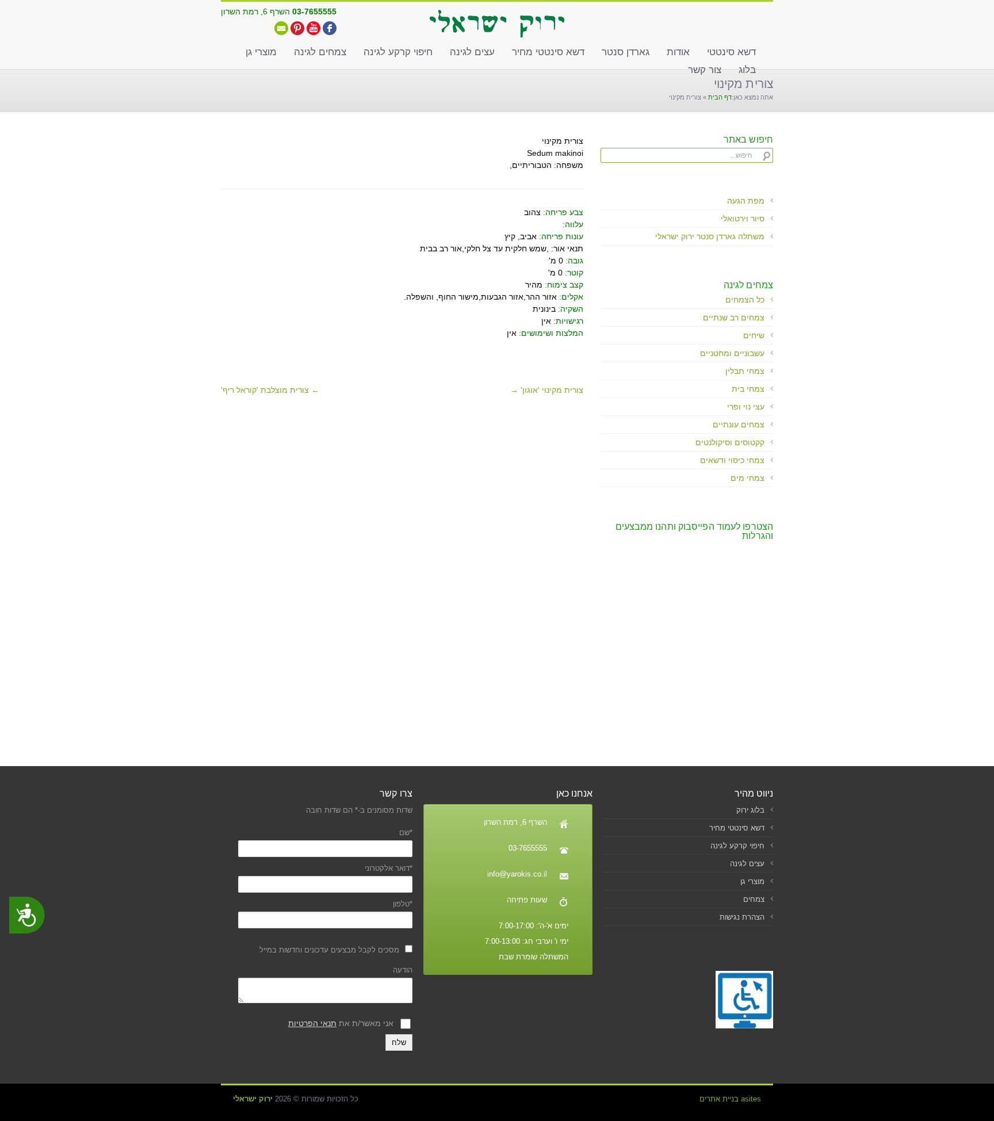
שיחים (753, 335)
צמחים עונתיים (738, 424)
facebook (330, 28)
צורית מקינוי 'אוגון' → (546, 390)
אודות (678, 52)
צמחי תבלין (744, 371)
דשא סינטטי (731, 52)
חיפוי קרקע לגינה (398, 52)
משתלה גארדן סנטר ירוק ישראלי (709, 236)
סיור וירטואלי (742, 218)
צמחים (753, 899)
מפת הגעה (745, 200)
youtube (313, 28)
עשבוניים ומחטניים (732, 353)
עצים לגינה (472, 52)
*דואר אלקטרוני (388, 868)
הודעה (402, 970)
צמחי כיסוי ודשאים (732, 460)
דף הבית (720, 97)
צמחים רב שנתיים (733, 317)
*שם (405, 832)
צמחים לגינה (320, 52)
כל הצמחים (744, 299)
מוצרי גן (261, 52)
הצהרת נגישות (742, 917)
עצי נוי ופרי (745, 406)
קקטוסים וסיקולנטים (729, 442)
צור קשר (704, 69)
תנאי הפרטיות (312, 1023)
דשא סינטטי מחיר (548, 52)
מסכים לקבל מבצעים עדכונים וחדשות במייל (329, 950)
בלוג (747, 69)
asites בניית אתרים (730, 1099)
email (281, 28)
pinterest (297, 28)
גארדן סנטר (625, 52)
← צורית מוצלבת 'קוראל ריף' (270, 390)
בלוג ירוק (750, 810)
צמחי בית (748, 388)
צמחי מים (747, 478)
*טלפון (402, 904)
